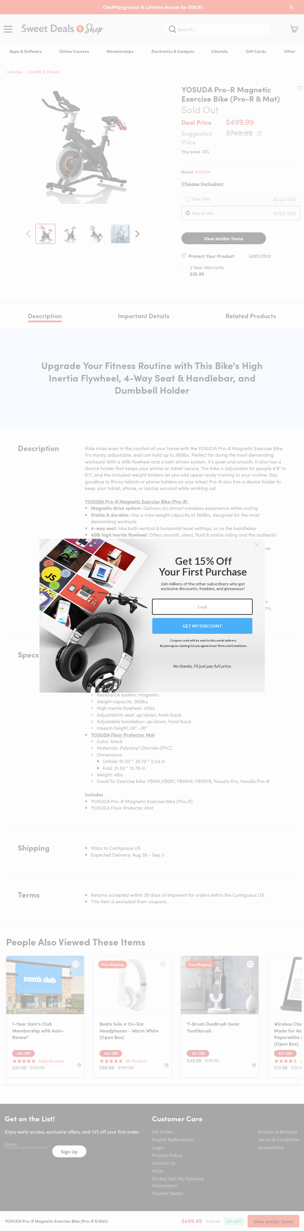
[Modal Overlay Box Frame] (152, 615)
